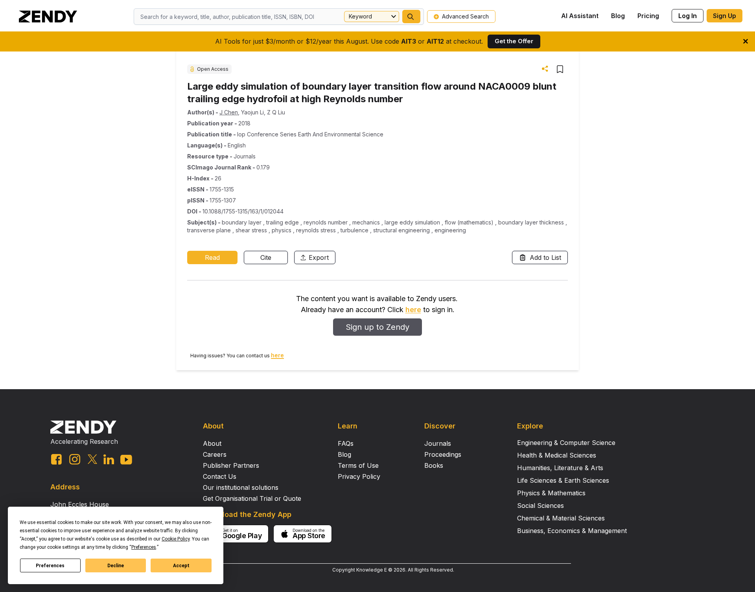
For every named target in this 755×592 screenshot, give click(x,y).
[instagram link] (74, 459)
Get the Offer (514, 41)
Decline (115, 565)
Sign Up (724, 16)
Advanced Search (465, 16)
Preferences (50, 565)
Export (319, 257)
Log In (687, 16)
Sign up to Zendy (377, 327)
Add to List (545, 257)
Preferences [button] (143, 547)
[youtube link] (126, 460)
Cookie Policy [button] (176, 539)
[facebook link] (56, 459)
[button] (411, 16)
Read (212, 257)
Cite (265, 257)
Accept (181, 565)
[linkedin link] (108, 459)
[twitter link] (92, 459)
